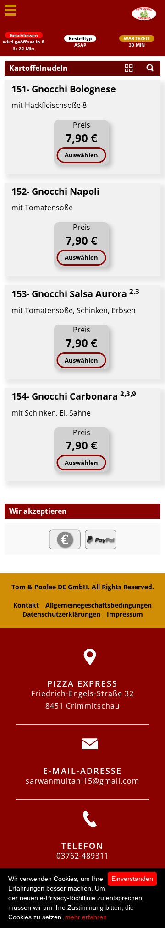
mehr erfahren (86, 917)
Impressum (125, 614)
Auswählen (81, 155)
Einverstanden (132, 878)
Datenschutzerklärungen (61, 614)
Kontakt (26, 605)
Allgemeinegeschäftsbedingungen (98, 605)
